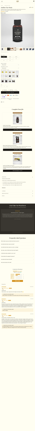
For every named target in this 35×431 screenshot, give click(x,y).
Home (2, 5)
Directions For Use (5, 193)
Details (3, 195)
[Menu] (2, 1)
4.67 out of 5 (20, 271)
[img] (4, 286)
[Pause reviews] (33, 210)
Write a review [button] (17, 280)
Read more (3, 187)
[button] (31, 7)
